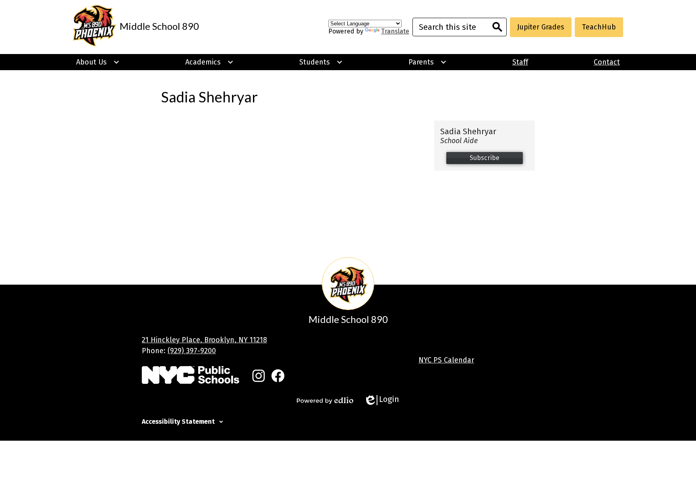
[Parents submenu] (427, 62)
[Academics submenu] (209, 62)
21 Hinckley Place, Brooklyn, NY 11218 (204, 339)
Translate (395, 31)
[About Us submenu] (98, 62)
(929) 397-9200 (192, 350)
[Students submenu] (321, 62)
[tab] (348, 420)
